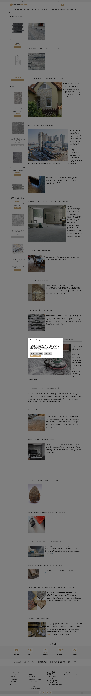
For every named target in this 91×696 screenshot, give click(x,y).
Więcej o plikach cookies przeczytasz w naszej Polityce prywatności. (44, 350)
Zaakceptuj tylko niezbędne (37, 353)
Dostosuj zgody (48, 353)
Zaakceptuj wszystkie (35, 355)
